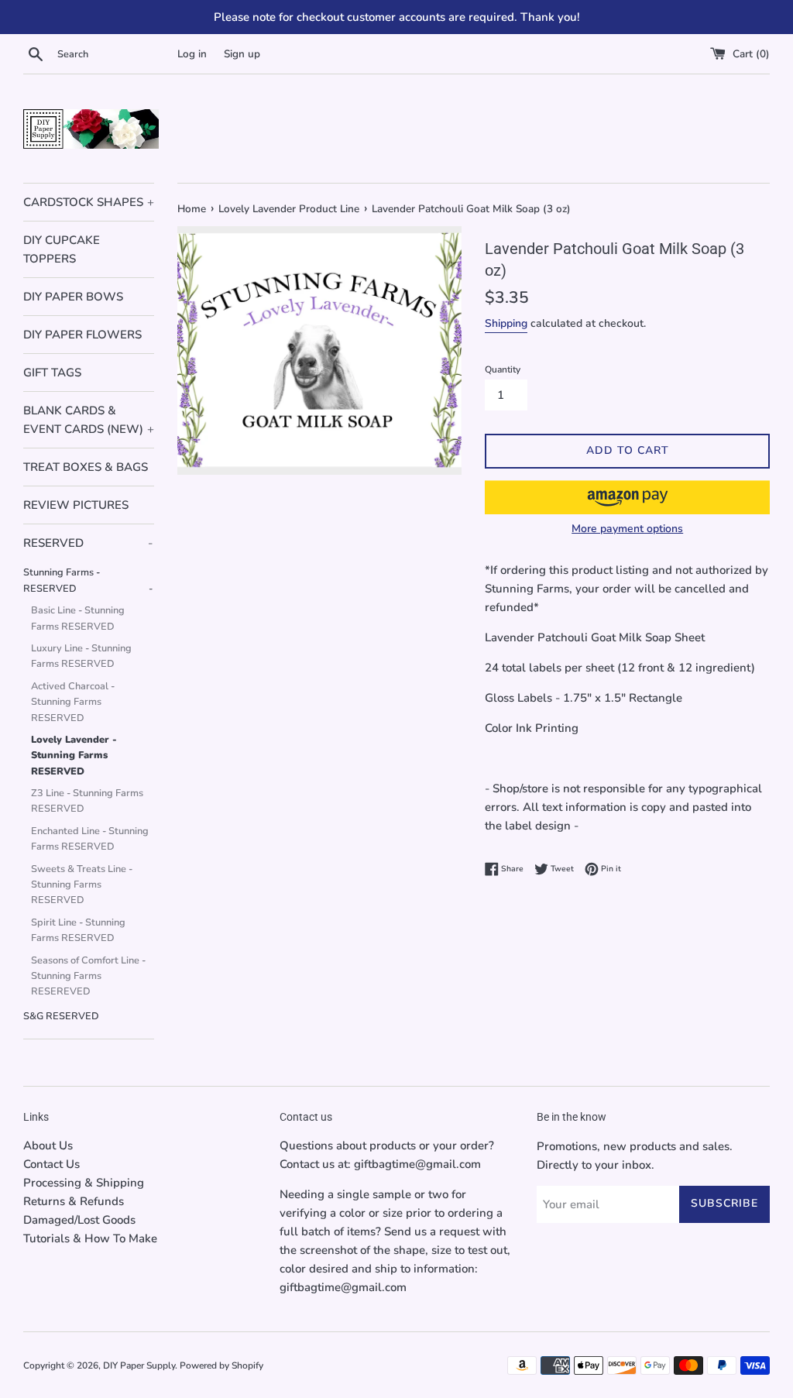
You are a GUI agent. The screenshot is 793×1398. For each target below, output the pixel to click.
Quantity (502, 369)
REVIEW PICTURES (76, 505)
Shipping (506, 323)
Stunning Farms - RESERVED (88, 580)
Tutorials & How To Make (90, 1238)
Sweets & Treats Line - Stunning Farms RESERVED (81, 885)
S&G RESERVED (61, 1016)
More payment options (627, 528)
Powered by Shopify (221, 1365)
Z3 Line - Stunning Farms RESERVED (87, 801)
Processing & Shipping (83, 1182)
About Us (48, 1145)
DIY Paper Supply (139, 1365)
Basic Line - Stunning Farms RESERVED (78, 618)
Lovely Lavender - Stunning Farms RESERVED (74, 755)
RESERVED (88, 543)
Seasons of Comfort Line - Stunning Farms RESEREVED (88, 976)
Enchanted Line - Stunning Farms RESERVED (90, 839)
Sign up (242, 53)
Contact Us (51, 1164)
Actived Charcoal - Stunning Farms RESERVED (73, 702)
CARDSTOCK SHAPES (88, 202)
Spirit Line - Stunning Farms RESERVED (78, 930)
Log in (192, 53)
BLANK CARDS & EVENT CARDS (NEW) (88, 420)
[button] (627, 497)
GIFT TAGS (52, 372)
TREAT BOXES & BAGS (85, 467)
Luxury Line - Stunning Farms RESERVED (81, 656)
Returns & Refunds (73, 1201)
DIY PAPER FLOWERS (82, 334)
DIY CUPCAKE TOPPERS (61, 249)
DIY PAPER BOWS (73, 296)
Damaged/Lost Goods (79, 1220)
